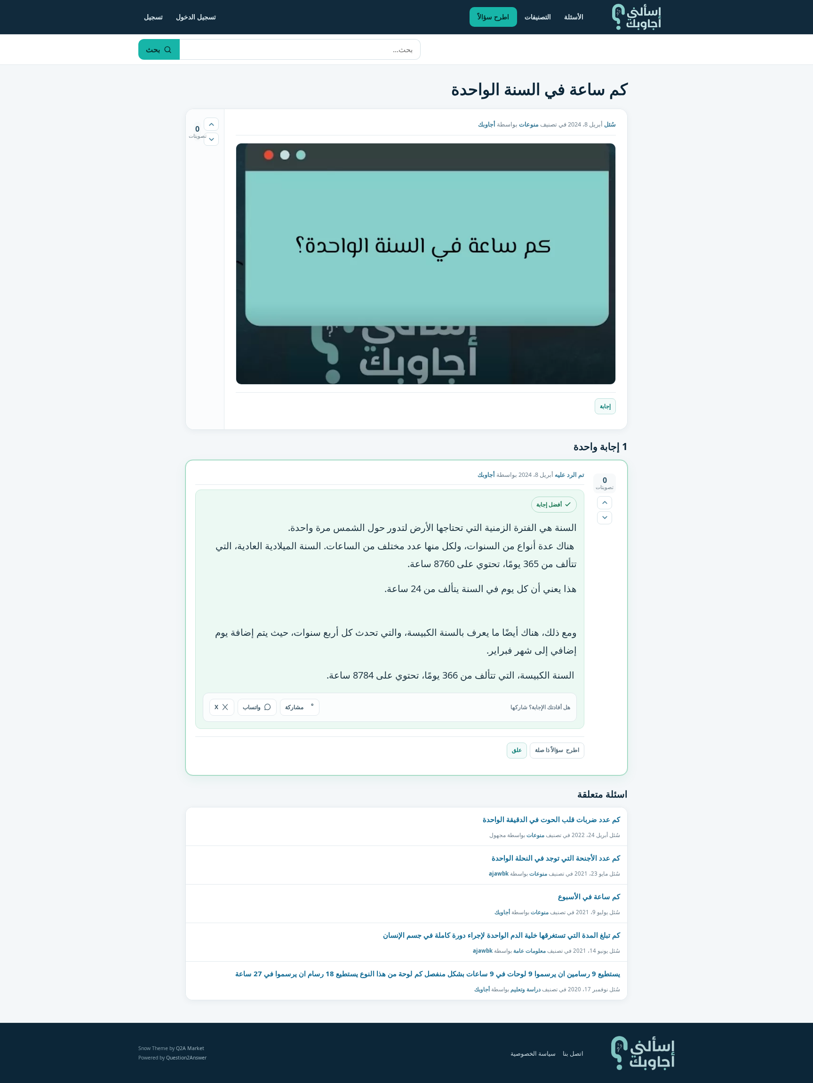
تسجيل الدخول (196, 16)
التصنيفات (538, 16)
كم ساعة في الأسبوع (589, 896)
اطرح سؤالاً (493, 16)
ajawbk (499, 873)
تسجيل (153, 16)
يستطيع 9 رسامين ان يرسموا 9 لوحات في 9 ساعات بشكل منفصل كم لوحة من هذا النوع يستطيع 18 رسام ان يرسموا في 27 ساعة (427, 973)
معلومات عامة (529, 950)
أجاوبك (502, 911)
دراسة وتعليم (525, 988)
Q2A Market (190, 1048)
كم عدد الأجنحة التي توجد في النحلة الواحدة (556, 857)
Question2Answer (186, 1057)
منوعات (529, 124)
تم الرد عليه (569, 475)
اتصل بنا (573, 1054)
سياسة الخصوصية (533, 1054)
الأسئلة (573, 16)
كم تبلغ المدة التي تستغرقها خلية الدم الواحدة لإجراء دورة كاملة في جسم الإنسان (501, 935)
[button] (426, 264)
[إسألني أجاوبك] (636, 17)
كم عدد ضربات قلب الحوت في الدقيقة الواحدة (551, 819)
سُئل (610, 124)
